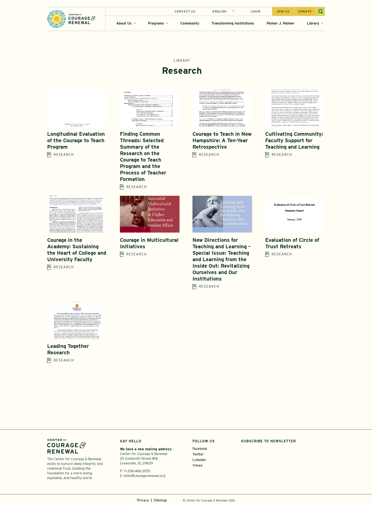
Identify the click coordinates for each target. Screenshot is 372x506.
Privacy (143, 500)
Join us (283, 11)
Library (313, 23)
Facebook (199, 449)
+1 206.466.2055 (137, 471)
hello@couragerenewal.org (144, 476)
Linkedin (199, 460)
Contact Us (185, 11)
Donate (305, 11)
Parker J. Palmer (280, 23)
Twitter (198, 454)
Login (255, 11)
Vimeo (197, 465)
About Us (124, 23)
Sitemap (160, 500)
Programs (156, 23)
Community (189, 23)
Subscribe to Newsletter (268, 441)
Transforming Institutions (233, 23)
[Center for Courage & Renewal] (71, 19)
